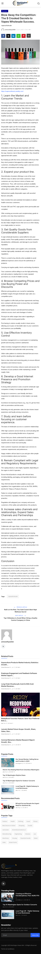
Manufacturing (6, 834)
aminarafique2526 (7, 642)
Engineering (18, 834)
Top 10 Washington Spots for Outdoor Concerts (19, 780)
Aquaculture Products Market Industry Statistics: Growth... (20, 663)
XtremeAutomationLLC (19, 830)
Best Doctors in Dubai (8, 825)
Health (13, 821)
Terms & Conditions (7, 949)
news (4, 842)
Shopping (21, 825)
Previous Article (21, 607)
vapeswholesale (13, 596)
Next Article (19, 615)
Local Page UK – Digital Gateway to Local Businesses (27, 787)
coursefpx (18, 900)
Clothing (20, 821)
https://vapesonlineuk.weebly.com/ (12, 91)
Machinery (5, 838)
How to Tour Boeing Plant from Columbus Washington (21, 770)
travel (28, 821)
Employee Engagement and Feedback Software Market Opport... (19, 674)
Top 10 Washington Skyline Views (14, 775)
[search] (38, 3)
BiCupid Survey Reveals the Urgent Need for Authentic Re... (27, 804)
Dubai (35, 838)
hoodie (30, 825)
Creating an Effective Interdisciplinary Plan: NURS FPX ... (27, 896)
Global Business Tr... (6, 667)
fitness (35, 821)
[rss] (3, 883)
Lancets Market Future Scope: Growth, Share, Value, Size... (18, 730)
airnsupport (19, 763)
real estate (5, 830)
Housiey (14, 838)
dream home (13, 842)
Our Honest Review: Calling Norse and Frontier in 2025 (27, 760)
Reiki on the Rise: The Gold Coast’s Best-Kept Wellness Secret (20, 611)
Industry (27, 834)
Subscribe (35, 935)
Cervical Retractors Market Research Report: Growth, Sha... (18, 741)
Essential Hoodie (25, 838)
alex (2, 723)
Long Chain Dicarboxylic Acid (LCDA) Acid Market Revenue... (17, 685)
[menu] (2, 3)
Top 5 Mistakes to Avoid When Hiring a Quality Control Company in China (20, 619)
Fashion (4, 821)
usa (35, 834)
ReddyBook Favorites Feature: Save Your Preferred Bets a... (20, 719)
